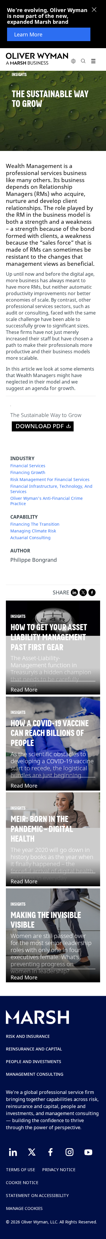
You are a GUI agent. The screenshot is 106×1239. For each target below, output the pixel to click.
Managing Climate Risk (33, 531)
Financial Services (27, 465)
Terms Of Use (20, 1169)
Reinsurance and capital (34, 1049)
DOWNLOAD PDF (40, 426)
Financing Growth (27, 472)
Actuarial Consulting (30, 537)
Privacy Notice (58, 1169)
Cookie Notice (22, 1182)
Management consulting (34, 1074)
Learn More (28, 34)
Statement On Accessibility (37, 1195)
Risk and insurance (28, 1036)
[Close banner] (94, 10)
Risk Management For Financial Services (50, 479)
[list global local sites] (73, 61)
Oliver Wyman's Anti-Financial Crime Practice (46, 501)
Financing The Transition (34, 524)
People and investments (33, 1061)
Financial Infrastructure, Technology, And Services (51, 489)
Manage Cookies (24, 1208)
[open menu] (93, 61)
